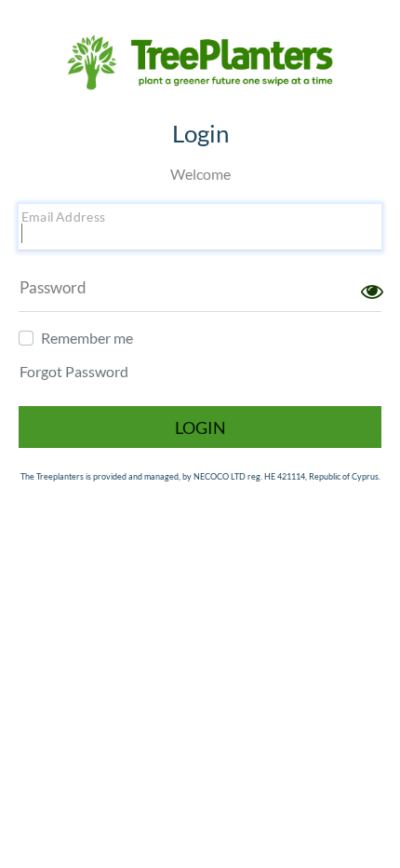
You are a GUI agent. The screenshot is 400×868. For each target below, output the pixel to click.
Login (200, 427)
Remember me (87, 337)
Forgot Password (74, 371)
